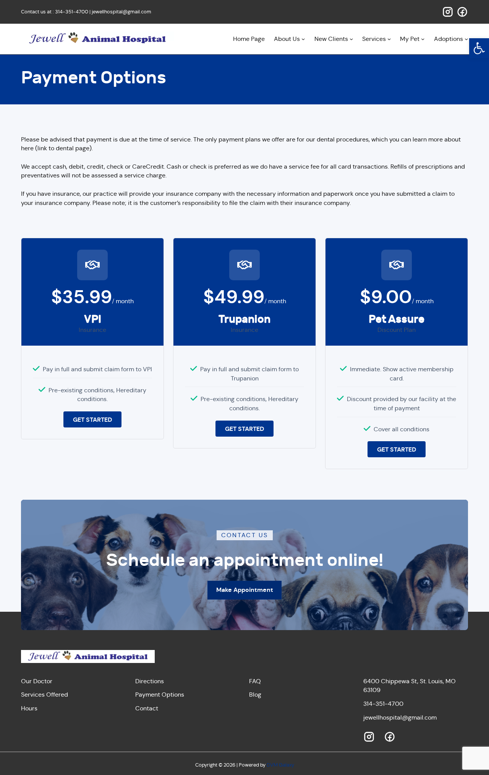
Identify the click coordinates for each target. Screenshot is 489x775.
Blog (255, 694)
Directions (149, 681)
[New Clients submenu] (351, 39)
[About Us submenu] (303, 39)
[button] (479, 48)
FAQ (255, 681)
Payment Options (159, 694)
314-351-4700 (71, 11)
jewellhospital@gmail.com (121, 11)
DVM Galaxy (280, 765)
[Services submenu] (389, 39)
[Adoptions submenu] (466, 39)
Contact (146, 708)
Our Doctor (36, 681)
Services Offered (44, 694)
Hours (29, 708)
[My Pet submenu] (422, 39)
